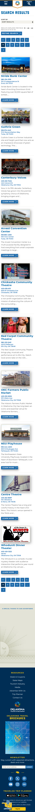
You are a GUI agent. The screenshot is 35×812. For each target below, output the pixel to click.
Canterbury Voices (13, 177)
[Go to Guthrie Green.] (15, 116)
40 (32, 28)
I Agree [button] (17, 809)
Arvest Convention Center (14, 230)
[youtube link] (10, 784)
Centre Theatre (11, 494)
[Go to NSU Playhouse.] (15, 432)
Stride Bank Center (14, 76)
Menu (6, 1)
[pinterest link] (24, 778)
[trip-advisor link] (24, 784)
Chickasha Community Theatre (16, 284)
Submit (29, 767)
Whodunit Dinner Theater (13, 547)
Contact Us (17, 698)
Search (29, 1)
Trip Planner (17, 694)
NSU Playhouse (11, 443)
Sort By (4, 19)
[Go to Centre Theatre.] (15, 483)
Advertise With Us (17, 691)
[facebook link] (10, 778)
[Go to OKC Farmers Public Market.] (15, 379)
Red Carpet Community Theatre (17, 338)
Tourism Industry (17, 684)
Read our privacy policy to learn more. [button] (18, 804)
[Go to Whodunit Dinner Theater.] (15, 534)
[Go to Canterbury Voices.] (15, 166)
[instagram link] (17, 784)
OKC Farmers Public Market (15, 391)
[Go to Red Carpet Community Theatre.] (15, 325)
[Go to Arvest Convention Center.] (15, 217)
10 (17, 45)
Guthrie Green (10, 126)
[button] (6, 3)
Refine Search (10, 33)
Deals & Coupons (17, 677)
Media (17, 687)
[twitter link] (17, 778)
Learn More (8, 100)
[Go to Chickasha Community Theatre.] (15, 271)
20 (28, 28)
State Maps (17, 680)
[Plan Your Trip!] (7, 805)
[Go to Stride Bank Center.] (15, 65)
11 (22, 45)
